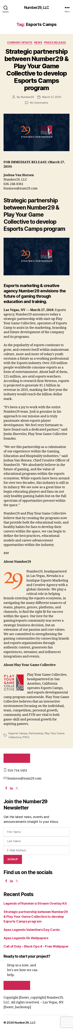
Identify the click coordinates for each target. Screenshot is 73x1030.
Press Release (55, 42)
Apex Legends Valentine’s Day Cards (32, 930)
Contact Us (16, 758)
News (38, 42)
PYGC (26, 737)
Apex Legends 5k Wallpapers (26, 938)
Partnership (36, 733)
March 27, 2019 (51, 97)
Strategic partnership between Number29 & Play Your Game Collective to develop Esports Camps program (36, 70)
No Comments (39, 102)
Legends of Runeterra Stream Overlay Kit (35, 903)
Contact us (16, 985)
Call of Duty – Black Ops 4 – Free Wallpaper (36, 946)
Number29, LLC (36, 7)
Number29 (27, 97)
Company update (19, 42)
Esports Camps (18, 733)
